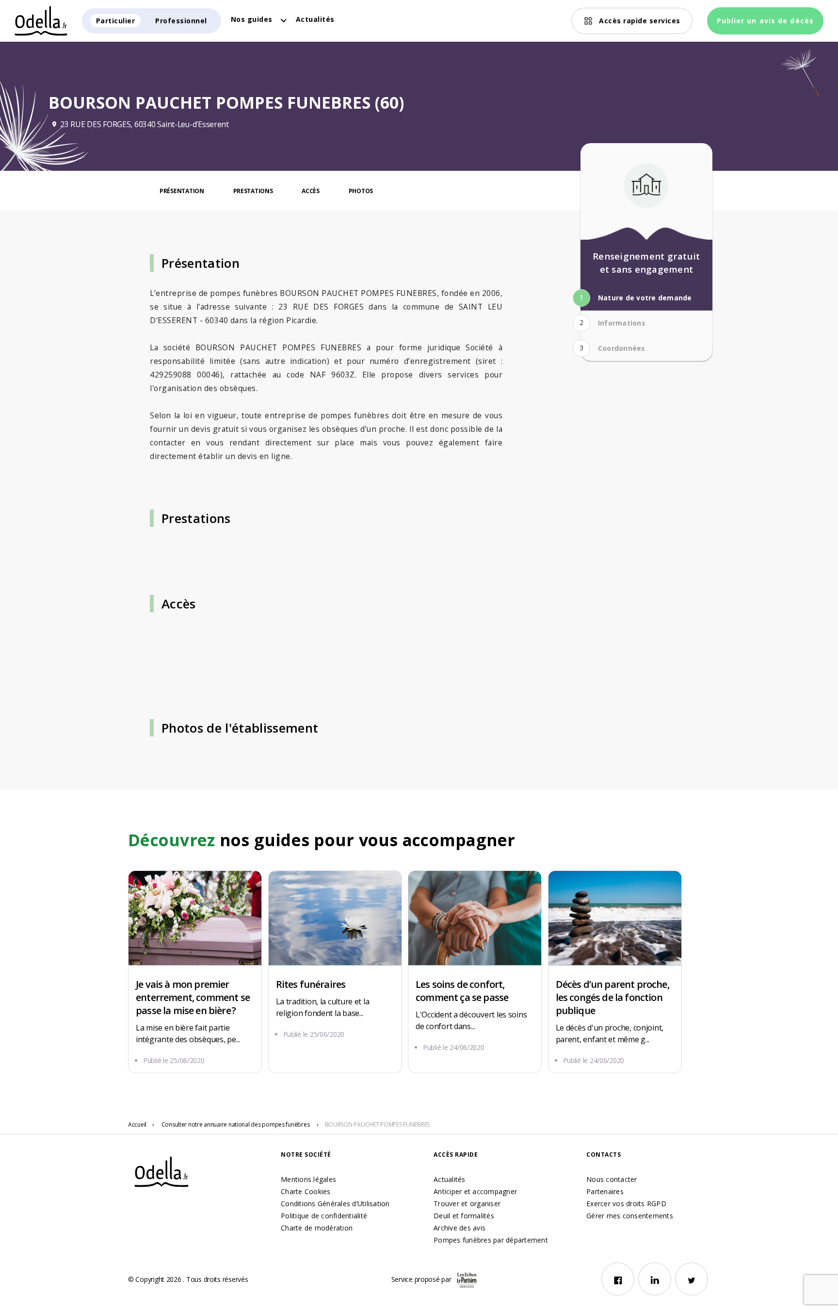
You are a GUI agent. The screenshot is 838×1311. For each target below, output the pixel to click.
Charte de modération (317, 1227)
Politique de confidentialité (324, 1215)
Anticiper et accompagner (475, 1191)
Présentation (182, 191)
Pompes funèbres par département (491, 1240)
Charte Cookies (306, 1191)
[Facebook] (617, 1278)
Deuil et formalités (464, 1215)
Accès (311, 191)
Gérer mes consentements (629, 1215)
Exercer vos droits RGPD (626, 1203)
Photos (361, 191)
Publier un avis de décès (765, 20)
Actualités (315, 19)
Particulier (115, 20)
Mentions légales (308, 1179)
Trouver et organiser (467, 1203)
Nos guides (252, 19)
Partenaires (605, 1191)
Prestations (253, 191)
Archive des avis (459, 1227)
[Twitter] (691, 1278)
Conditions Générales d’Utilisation (335, 1203)
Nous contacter (611, 1179)
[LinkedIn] (654, 1278)
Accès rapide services (639, 20)
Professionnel (181, 20)
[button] (644, 298)
